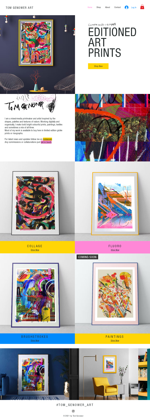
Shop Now (35, 250)
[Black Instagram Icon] (73, 411)
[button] (142, 6)
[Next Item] (145, 374)
